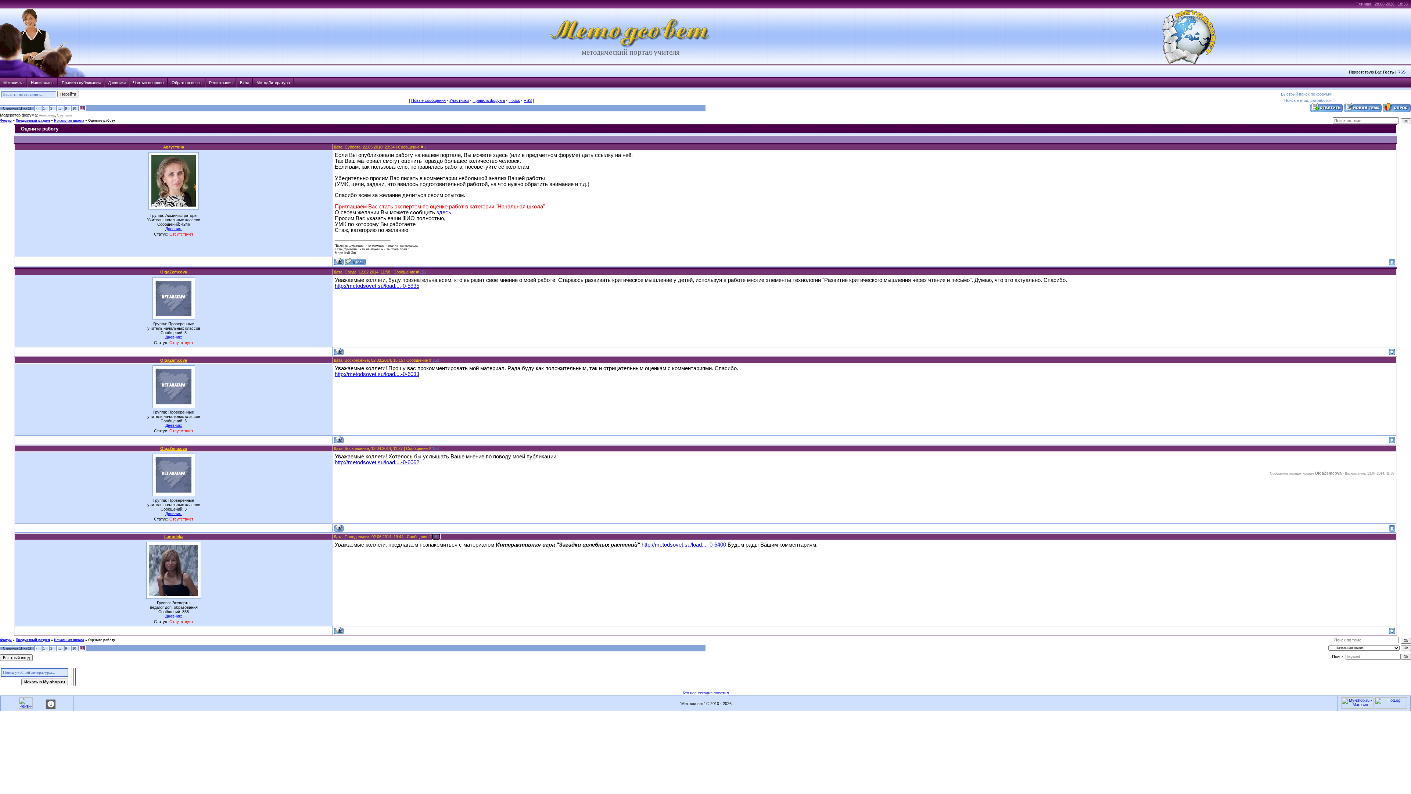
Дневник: (173, 228)
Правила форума (489, 100)
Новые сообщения (428, 100)
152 (435, 360)
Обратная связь (187, 83)
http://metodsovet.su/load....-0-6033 (377, 374)
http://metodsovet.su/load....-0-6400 (684, 545)
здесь (444, 212)
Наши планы (42, 83)
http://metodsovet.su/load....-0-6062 (377, 462)
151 (423, 272)
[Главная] (630, 46)
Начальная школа (69, 120)
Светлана (64, 115)
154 (436, 536)
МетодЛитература (273, 83)
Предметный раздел (33, 120)
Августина (47, 115)
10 (74, 108)
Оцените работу (101, 120)
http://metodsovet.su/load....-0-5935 (377, 286)
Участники (459, 100)
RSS (1401, 72)
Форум (6, 120)
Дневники (117, 83)
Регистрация (221, 83)
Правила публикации (81, 83)
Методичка (13, 83)
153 (435, 448)
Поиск (514, 100)
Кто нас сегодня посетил (706, 693)
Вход (244, 83)
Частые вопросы (148, 83)
